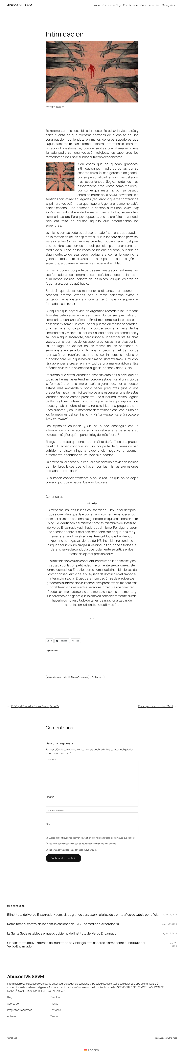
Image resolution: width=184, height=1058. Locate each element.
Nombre (50, 796)
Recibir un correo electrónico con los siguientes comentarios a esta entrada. (82, 843)
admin (58, 106)
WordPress (172, 1037)
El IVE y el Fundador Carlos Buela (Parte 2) (35, 706)
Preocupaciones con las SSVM (155, 706)
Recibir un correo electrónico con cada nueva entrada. (73, 849)
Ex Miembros (97, 677)
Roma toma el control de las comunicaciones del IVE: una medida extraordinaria (63, 924)
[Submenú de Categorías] (176, 5)
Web (48, 824)
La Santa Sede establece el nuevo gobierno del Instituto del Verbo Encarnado (61, 933)
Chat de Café (106, 442)
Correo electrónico (55, 810)
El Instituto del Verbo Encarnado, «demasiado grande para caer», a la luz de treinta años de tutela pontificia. (83, 914)
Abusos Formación (79, 677)
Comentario (52, 759)
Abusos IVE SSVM (19, 5)
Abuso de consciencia (57, 677)
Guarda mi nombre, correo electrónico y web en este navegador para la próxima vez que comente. (92, 837)
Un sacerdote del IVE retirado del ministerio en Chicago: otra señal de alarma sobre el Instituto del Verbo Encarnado (76, 944)
